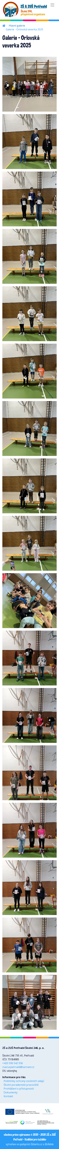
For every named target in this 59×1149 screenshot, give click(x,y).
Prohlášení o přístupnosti (19, 1088)
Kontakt (8, 1096)
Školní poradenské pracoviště (21, 1085)
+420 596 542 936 (12, 1063)
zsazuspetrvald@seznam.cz (18, 1067)
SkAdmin (49, 1144)
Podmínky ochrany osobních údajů (24, 1081)
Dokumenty (10, 1092)
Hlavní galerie (17, 25)
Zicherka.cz (36, 1144)
